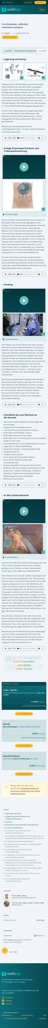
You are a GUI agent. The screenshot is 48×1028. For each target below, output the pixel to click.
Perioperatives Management (25, 51)
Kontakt (42, 1018)
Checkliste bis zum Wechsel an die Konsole (21, 825)
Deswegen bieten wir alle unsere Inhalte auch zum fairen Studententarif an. (25, 791)
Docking (8, 822)
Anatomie (8, 51)
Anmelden (28, 2)
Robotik (7, 33)
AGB (44, 1015)
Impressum (6, 1015)
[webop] (11, 9)
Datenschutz (27, 1015)
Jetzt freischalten (10, 37)
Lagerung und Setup (13, 813)
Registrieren (40, 2)
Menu (42, 9)
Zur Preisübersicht (24, 714)
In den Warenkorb (24, 774)
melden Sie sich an (14, 940)
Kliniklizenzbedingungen (16, 1018)
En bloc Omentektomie (14, 828)
